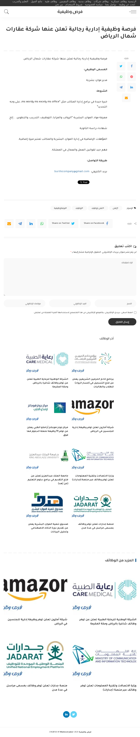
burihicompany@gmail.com (71, 171)
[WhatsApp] (121, 76)
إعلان (115, 208)
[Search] (7, 11)
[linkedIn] (31, 223)
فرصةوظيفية (60, 208)
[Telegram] (121, 87)
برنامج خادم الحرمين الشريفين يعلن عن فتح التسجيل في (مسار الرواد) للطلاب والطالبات (93, 383)
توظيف (78, 208)
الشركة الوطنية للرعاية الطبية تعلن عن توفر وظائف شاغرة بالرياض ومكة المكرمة (47, 383)
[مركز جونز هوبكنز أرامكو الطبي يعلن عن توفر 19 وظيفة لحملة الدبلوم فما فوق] (47, 408)
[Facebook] (131, 66)
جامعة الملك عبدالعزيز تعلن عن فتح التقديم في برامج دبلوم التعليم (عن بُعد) (48, 480)
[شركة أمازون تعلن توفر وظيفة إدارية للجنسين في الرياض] (93, 408)
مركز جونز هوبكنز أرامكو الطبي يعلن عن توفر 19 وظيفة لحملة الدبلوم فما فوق (47, 431)
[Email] (126, 97)
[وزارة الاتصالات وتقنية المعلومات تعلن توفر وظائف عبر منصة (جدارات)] (93, 456)
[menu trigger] (131, 11)
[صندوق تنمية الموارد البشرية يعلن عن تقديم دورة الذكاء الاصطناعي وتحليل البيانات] (47, 505)
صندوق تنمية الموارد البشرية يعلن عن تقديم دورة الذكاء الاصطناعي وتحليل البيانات (48, 528)
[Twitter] (121, 66)
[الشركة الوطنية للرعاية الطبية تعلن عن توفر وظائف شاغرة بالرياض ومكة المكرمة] (47, 360)
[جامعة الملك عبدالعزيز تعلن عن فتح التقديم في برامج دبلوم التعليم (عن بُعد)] (47, 456)
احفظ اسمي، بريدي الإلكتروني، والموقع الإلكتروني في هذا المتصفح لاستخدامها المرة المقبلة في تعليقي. (83, 313)
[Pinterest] (131, 76)
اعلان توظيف (97, 208)
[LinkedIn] (131, 87)
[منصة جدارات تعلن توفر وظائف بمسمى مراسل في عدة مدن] (93, 505)
